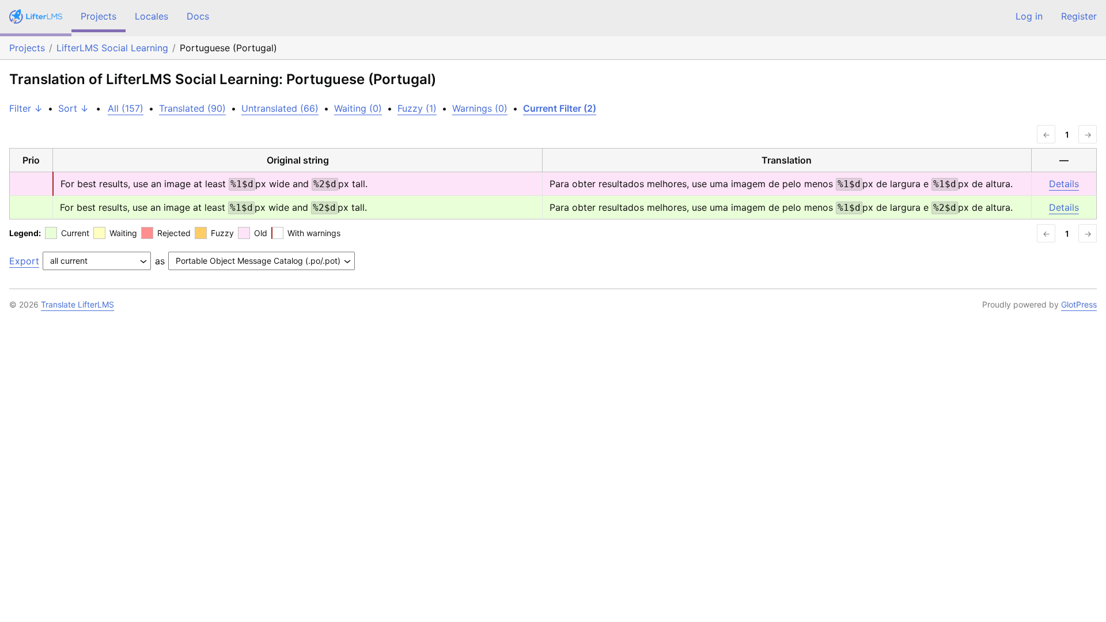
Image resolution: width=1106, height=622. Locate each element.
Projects (98, 16)
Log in (1029, 16)
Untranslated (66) (280, 108)
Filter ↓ (26, 108)
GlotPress (1079, 304)
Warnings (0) (479, 108)
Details (1064, 183)
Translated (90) (192, 108)
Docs (198, 16)
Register (1079, 16)
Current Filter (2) (559, 108)
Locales (151, 16)
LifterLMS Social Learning (112, 48)
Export (24, 261)
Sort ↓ (73, 108)
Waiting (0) (358, 108)
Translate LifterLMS (77, 304)
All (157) (125, 108)
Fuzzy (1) (417, 108)
